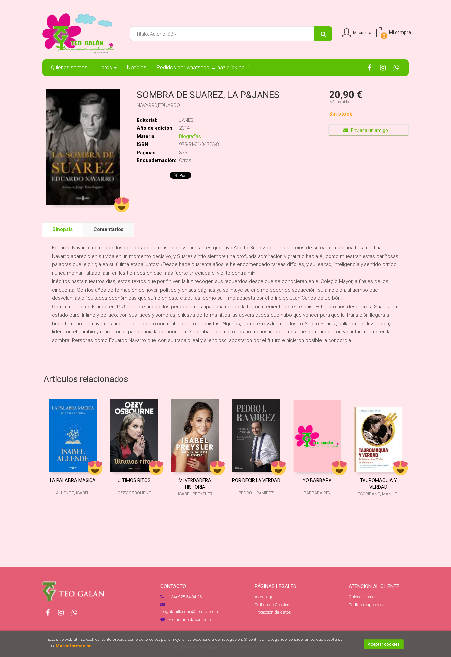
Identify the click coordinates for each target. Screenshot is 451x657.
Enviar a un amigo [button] (369, 130)
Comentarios (108, 229)
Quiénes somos (363, 596)
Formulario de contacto (189, 619)
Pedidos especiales (367, 604)
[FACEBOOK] (369, 67)
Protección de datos (273, 612)
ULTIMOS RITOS (134, 480)
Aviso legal (265, 596)
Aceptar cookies (383, 644)
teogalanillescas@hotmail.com (189, 611)
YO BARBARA (317, 480)
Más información (74, 645)
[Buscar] (323, 33)
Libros (105, 67)
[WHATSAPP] (396, 67)
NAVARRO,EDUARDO (158, 105)
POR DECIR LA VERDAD (256, 480)
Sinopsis (62, 229)
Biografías (190, 136)
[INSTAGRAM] (382, 67)
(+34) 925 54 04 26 (184, 596)
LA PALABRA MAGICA (73, 480)
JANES (186, 120)
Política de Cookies (272, 604)
